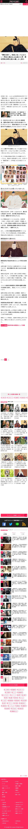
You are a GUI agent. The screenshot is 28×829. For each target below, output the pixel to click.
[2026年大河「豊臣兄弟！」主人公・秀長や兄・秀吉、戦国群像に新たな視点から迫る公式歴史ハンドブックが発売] (7, 473)
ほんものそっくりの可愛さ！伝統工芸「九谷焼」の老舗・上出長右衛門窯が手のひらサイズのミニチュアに (19, 656)
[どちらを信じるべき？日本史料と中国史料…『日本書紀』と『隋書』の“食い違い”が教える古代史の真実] (6, 584)
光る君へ (15, 708)
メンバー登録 (25, 4)
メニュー (1, 1)
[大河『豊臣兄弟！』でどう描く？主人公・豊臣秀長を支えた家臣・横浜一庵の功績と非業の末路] (20, 441)
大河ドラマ (11, 397)
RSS (24, 524)
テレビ (22, 697)
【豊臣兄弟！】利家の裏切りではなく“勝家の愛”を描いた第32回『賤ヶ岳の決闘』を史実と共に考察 (19, 612)
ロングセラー (6, 695)
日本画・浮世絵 (18, 783)
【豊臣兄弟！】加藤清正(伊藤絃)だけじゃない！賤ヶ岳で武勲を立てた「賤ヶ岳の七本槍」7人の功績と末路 (19, 553)
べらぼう (4, 700)
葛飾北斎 (21, 708)
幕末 (6, 697)
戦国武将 (21, 692)
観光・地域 (4, 792)
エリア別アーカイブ (6, 811)
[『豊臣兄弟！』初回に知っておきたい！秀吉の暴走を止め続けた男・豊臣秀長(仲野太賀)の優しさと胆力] (14, 44)
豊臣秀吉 (4, 706)
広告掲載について (6, 806)
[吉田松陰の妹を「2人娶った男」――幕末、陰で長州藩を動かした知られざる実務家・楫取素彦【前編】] (6, 650)
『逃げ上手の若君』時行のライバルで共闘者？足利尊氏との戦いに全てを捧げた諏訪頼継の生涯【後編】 (19, 619)
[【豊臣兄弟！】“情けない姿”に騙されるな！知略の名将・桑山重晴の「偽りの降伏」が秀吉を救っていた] (6, 540)
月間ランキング (5, 815)
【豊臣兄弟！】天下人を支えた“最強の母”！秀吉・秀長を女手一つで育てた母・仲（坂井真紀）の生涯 (20, 481)
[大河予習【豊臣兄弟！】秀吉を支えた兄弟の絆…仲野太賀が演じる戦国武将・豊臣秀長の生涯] (7, 441)
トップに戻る (24, 775)
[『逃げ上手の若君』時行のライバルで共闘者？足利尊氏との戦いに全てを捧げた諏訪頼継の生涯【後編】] (6, 620)
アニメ (14, 692)
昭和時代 (8, 708)
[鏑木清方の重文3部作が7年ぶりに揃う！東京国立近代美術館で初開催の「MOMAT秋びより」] (6, 679)
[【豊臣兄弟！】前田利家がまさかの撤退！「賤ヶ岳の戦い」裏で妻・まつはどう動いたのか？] (6, 628)
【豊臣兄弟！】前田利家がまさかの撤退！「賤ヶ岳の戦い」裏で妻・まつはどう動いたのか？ (19, 626)
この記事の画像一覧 (14, 394)
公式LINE (17, 524)
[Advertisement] (14, 21)
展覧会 (18, 706)
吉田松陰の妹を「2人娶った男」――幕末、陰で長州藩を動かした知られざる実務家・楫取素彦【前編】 (19, 649)
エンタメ (17, 792)
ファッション (5, 786)
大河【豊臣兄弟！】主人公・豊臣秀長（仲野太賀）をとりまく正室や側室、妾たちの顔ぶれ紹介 (20, 432)
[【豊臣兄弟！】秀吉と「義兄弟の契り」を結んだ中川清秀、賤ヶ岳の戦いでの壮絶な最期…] (6, 642)
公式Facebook (4, 524)
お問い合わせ (18, 806)
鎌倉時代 (24, 706)
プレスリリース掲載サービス (13, 515)
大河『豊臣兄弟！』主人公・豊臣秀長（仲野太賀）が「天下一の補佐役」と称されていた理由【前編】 (7, 432)
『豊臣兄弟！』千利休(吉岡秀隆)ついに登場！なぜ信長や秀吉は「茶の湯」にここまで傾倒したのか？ (19, 634)
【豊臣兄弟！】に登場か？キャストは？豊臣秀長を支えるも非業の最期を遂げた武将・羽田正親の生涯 (7, 464)
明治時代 (18, 700)
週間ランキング (18, 813)
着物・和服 (17, 786)
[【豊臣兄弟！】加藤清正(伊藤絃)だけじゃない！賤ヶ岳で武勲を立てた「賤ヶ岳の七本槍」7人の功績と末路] (6, 554)
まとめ (16, 781)
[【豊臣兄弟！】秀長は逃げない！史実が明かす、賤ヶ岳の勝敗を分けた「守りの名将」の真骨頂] (6, 562)
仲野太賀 (4, 397)
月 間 (23, 533)
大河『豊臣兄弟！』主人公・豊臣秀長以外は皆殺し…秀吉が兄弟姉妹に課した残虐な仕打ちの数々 (20, 464)
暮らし (3, 794)
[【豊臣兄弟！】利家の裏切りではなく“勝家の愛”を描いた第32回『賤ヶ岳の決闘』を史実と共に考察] (6, 613)
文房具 (16, 703)
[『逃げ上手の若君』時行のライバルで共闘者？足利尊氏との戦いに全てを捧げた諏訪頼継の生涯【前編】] (6, 576)
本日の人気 (4, 813)
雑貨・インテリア (6, 788)
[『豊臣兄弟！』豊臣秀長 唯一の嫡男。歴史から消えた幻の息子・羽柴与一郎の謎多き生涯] (20, 408)
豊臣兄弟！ (23, 703)
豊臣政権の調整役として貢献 (13, 325)
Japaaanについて (19, 804)
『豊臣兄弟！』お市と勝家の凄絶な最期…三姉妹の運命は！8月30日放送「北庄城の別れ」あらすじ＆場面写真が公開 (19, 671)
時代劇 (16, 697)
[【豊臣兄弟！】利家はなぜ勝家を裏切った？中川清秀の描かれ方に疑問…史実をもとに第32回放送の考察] (6, 591)
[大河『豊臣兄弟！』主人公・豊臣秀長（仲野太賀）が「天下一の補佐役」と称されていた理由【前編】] (7, 424)
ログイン (20, 4)
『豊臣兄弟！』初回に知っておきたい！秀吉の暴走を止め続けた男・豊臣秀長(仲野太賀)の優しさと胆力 (13, 57)
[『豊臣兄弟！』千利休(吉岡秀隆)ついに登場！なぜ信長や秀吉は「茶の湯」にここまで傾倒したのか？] (6, 635)
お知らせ (4, 804)
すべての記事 (5, 781)
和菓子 (16, 790)
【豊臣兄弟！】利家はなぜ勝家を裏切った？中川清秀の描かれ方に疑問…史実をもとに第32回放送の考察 (19, 590)
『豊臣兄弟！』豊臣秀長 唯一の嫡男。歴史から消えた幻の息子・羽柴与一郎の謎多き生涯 (20, 415)
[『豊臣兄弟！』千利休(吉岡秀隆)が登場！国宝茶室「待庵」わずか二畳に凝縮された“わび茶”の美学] (6, 547)
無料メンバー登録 (19, 809)
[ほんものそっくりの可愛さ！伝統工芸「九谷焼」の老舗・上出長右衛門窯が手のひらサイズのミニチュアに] (6, 657)
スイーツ (14, 695)
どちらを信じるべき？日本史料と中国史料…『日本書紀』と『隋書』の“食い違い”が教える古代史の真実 (19, 583)
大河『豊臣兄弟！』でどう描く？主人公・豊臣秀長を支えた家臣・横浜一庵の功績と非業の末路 (20, 448)
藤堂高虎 (23, 397)
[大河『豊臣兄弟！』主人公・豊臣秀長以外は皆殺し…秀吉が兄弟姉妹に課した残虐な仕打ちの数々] (20, 457)
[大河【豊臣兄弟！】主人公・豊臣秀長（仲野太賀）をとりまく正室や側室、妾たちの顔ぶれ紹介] (20, 424)
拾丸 (21, 62)
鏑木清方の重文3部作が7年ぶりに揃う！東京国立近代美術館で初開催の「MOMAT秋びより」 (19, 678)
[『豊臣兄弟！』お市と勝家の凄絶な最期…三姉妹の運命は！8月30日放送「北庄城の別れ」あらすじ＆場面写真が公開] (6, 672)
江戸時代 (7, 689)
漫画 (11, 697)
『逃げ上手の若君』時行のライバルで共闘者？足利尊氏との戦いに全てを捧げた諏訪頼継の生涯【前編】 (19, 575)
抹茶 (5, 703)
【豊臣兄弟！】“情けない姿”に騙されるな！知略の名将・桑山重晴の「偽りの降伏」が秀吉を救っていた (19, 538)
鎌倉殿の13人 (14, 711)
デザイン (10, 703)
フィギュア (11, 706)
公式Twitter (10, 524)
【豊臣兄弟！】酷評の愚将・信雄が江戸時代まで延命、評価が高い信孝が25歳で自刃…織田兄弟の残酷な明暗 (19, 605)
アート (3, 783)
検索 (26, 1)
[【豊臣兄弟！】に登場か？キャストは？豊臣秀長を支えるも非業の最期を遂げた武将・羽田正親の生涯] (7, 457)
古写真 (3, 796)
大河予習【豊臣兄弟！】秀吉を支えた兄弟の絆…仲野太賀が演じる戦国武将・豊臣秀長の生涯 (7, 448)
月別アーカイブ (18, 811)
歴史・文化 (3, 62)
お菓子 (24, 695)
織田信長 (11, 700)
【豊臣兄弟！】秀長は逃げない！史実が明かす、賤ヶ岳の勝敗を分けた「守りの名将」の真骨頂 (19, 560)
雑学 (19, 695)
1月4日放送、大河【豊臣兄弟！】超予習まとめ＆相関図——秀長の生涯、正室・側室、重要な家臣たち (18, 114)
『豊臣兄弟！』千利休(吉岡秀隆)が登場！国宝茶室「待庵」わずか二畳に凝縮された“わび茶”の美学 (19, 546)
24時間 (5, 533)
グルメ (3, 790)
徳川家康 (24, 700)
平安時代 (8, 692)
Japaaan (14, 1)
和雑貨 (16, 788)
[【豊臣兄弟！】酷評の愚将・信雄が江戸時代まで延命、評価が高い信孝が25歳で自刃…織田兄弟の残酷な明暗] (6, 606)
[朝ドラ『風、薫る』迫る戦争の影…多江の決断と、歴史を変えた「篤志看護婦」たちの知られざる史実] (6, 569)
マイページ (4, 809)
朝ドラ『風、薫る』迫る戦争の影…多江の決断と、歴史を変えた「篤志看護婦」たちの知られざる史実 (19, 568)
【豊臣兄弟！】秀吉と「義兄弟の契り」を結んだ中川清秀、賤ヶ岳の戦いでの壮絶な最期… (19, 641)
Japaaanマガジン (19, 802)
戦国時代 (17, 397)
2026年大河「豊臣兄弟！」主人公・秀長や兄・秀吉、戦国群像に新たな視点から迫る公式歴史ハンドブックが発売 (7, 482)
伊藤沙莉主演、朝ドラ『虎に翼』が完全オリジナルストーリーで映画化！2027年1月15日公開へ (19, 597)
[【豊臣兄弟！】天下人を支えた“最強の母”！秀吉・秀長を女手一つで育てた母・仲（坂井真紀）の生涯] (20, 473)
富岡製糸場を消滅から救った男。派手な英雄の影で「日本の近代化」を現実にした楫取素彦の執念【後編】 (19, 663)
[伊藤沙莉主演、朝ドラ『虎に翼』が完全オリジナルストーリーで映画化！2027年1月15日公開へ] (6, 598)
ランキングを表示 (13, 685)
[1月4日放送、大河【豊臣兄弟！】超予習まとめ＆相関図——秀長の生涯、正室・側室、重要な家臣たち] (7, 408)
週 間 (14, 533)
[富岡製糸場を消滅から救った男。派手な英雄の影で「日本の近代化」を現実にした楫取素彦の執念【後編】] (6, 664)
